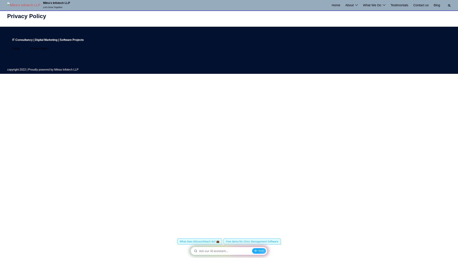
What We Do (372, 5)
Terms (16, 48)
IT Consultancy (22, 39)
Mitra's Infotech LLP (56, 2)
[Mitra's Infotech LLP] (23, 5)
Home (336, 5)
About (349, 5)
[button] (449, 5)
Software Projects (72, 39)
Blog (437, 5)
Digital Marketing (46, 39)
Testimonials (399, 5)
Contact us (421, 5)
